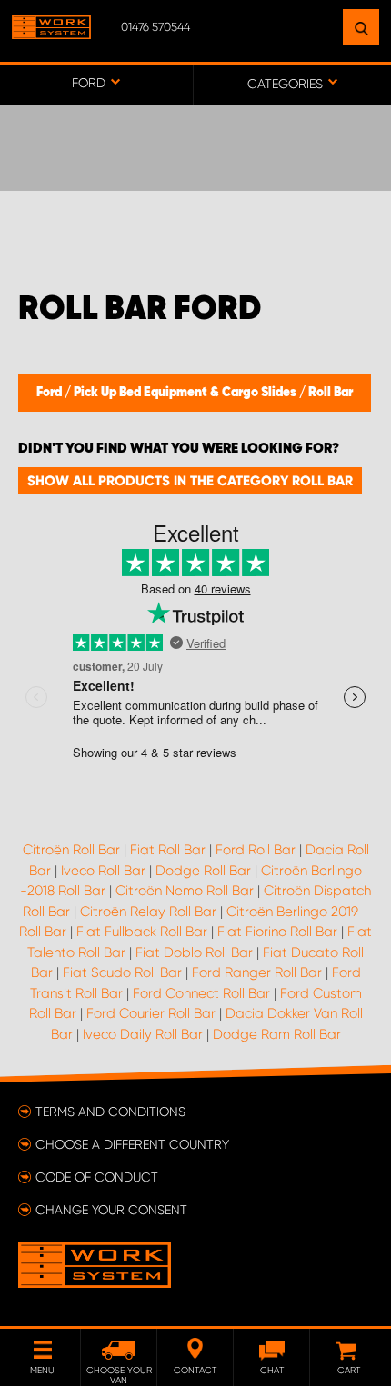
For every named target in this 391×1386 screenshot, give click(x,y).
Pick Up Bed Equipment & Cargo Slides (186, 392)
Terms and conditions (110, 1111)
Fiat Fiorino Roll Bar (277, 931)
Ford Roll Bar (256, 850)
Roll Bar (330, 392)
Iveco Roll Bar (103, 871)
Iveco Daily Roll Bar (143, 1034)
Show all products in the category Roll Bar (190, 481)
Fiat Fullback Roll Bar (141, 931)
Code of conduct (96, 1177)
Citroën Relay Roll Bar (148, 911)
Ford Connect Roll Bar (201, 993)
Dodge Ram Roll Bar (277, 1034)
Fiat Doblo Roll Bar (194, 952)
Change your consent (111, 1209)
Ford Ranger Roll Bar (257, 972)
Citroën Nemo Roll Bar (184, 890)
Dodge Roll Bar (203, 871)
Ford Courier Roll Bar (151, 1013)
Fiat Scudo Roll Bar (122, 972)
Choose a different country (132, 1144)
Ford (50, 392)
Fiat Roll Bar (168, 850)
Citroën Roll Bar (71, 850)
